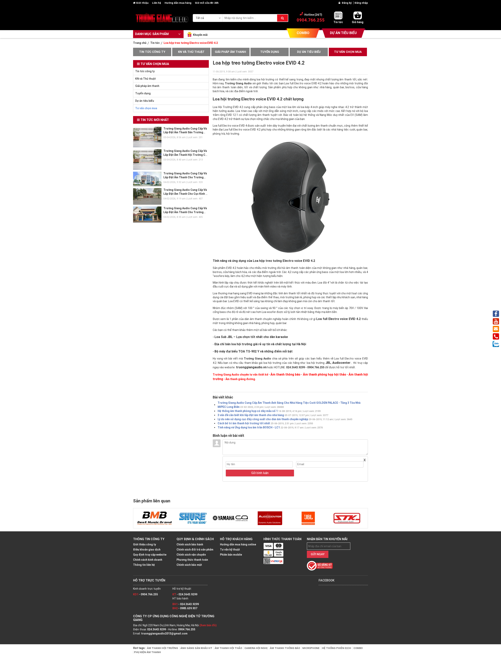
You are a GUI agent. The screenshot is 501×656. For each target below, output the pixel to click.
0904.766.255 (186, 629)
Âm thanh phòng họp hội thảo (324, 374)
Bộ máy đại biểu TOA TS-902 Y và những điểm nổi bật (253, 351)
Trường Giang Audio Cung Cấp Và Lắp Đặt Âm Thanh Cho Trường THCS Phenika (185, 177)
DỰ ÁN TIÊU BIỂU (343, 33)
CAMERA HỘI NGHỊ (256, 648)
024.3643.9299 (156, 629)
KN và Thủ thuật (191, 52)
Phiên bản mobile (231, 554)
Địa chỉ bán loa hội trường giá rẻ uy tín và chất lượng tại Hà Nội (260, 344)
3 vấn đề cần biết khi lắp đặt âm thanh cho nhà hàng (273, 415)
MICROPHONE (311, 648)
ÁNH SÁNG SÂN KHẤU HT (196, 648)
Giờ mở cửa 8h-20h (207, 2)
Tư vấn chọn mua (348, 52)
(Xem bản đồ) (208, 625)
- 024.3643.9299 (184, 594)
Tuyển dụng (269, 52)
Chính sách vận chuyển (191, 554)
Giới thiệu (142, 2)
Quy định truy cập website (149, 554)
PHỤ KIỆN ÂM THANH (147, 652)
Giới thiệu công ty (144, 544)
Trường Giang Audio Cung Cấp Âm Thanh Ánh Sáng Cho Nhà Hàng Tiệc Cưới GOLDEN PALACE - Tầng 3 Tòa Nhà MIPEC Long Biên (289, 404)
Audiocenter (341, 363)
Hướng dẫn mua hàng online (238, 544)
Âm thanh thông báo (285, 374)
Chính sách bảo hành (190, 544)
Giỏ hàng (357, 22)
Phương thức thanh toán (192, 559)
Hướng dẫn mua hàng (178, 2)
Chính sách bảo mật (189, 564)
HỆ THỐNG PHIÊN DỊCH (337, 648)
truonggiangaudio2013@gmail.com (164, 633)
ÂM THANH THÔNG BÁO (285, 648)
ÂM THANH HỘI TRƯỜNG (163, 648)
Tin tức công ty (152, 52)
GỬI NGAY (317, 554)
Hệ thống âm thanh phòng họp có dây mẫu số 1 (269, 411)
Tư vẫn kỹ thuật (230, 549)
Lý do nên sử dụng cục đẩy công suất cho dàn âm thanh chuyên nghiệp (285, 419)
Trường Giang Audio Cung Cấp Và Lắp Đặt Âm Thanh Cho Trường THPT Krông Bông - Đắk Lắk (185, 212)
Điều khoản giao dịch (146, 549)
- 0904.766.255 (145, 594)
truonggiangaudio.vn (251, 367)
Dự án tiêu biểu (309, 52)
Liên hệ (157, 2)
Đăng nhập (361, 2)
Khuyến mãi (200, 34)
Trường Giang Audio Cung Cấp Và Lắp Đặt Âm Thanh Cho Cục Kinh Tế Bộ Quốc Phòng (186, 193)
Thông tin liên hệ (144, 564)
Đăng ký (347, 2)
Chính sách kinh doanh (147, 559)
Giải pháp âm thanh (230, 52)
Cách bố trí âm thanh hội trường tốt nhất (265, 423)
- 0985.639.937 (184, 608)
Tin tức (338, 22)
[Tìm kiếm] (282, 18)
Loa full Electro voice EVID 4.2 (338, 319)
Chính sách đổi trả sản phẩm (195, 549)
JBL (328, 363)
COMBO (303, 33)
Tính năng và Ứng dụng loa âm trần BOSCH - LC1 (270, 427)
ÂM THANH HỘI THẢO (229, 648)
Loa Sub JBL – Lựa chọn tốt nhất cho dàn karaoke (251, 337)
